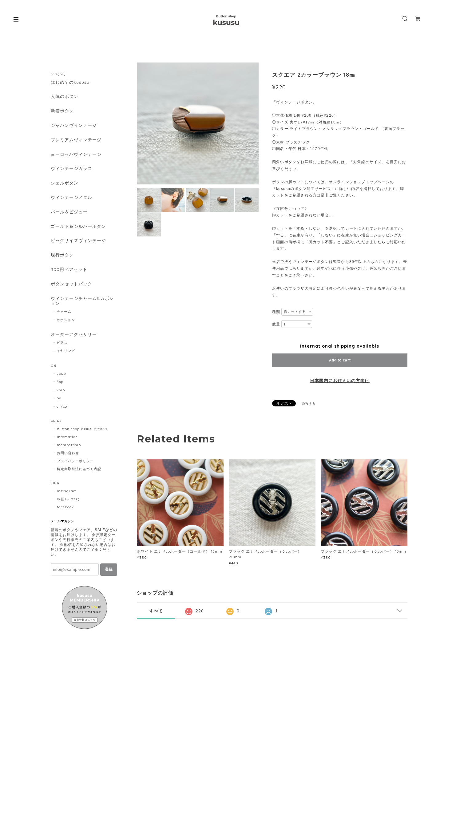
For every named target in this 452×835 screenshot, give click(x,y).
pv (59, 398)
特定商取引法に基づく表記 (79, 469)
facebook (65, 507)
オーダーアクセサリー (74, 334)
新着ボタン (62, 111)
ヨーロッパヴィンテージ (76, 154)
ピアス (62, 343)
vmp (61, 390)
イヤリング (66, 351)
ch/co (62, 406)
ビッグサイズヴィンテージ (78, 240)
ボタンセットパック (71, 284)
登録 (109, 569)
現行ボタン (62, 255)
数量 (276, 324)
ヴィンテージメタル (71, 197)
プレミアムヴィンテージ (76, 140)
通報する (308, 403)
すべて (156, 610)
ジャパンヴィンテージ (74, 125)
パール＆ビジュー (69, 212)
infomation (67, 437)
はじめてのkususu (70, 82)
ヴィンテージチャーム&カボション (82, 301)
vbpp (61, 373)
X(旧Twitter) (68, 499)
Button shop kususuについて (83, 429)
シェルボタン (64, 183)
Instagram (67, 491)
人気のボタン (64, 96)
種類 (276, 312)
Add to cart (340, 360)
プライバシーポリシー (75, 461)
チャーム (64, 311)
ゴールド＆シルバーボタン (78, 226)
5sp (60, 382)
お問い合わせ (68, 453)
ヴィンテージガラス (71, 168)
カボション (66, 320)
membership (69, 445)
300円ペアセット (69, 269)
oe (54, 365)
